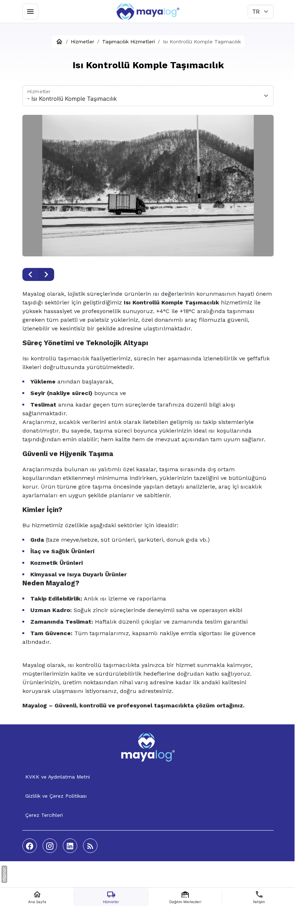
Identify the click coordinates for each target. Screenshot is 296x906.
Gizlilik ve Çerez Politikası (56, 796)
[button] (44, 815)
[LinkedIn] (70, 845)
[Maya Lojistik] (148, 11)
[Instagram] (50, 845)
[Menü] (30, 11)
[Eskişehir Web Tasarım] (4, 874)
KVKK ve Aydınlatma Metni (57, 777)
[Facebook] (29, 845)
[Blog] (90, 845)
